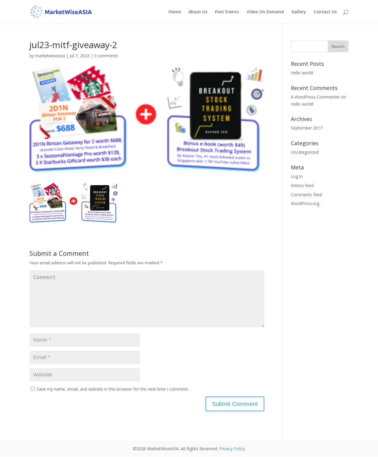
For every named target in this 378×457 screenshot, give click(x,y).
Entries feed (302, 185)
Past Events (227, 12)
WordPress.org (305, 203)
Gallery (298, 12)
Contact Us (325, 12)
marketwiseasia (50, 55)
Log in (297, 176)
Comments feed (306, 194)
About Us (197, 12)
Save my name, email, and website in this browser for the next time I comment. (113, 389)
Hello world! (302, 73)
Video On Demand (265, 12)
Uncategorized (305, 152)
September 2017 (306, 128)
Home (175, 12)
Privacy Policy (232, 448)
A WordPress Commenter (315, 97)
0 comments (106, 55)
